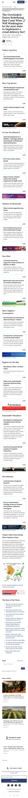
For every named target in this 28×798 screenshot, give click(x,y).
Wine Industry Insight (7, 6)
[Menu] (26, 2)
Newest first (20, 660)
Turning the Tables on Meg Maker (15, 640)
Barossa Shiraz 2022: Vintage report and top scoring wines (14, 647)
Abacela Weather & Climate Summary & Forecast (12, 586)
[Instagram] (15, 785)
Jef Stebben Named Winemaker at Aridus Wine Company (15, 643)
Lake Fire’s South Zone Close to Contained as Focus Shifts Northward (14, 605)
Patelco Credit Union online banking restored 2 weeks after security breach (14, 636)
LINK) (24, 70)
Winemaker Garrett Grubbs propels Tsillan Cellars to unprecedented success (13, 624)
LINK (24, 103)
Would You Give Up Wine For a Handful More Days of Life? (14, 619)
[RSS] (19, 785)
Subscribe (21, 2)
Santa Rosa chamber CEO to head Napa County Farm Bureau (15, 610)
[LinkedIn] (12, 785)
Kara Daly (8, 40)
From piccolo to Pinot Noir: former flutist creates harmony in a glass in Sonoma (15, 630)
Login (14, 2)
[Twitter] (8, 785)
